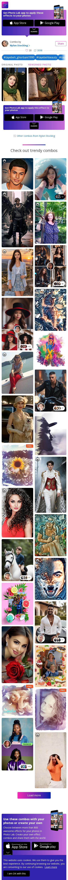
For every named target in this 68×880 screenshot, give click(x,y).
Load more (34, 795)
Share (61, 43)
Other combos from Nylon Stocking (35, 135)
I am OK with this (16, 873)
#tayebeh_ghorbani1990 (19, 57)
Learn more (51, 867)
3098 (39, 50)
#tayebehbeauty (46, 57)
